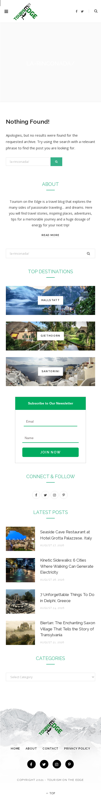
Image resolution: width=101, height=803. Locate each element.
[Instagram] (57, 764)
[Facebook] (31, 764)
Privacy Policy (77, 748)
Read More (50, 235)
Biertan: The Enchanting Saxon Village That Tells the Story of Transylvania (67, 628)
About (31, 748)
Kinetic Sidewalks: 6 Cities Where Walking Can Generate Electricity (66, 566)
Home (15, 748)
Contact (50, 748)
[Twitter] (44, 764)
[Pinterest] (69, 764)
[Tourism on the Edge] (25, 11)
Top (52, 793)
